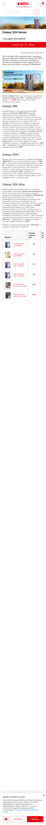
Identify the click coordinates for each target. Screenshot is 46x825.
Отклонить (18, 819)
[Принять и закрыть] (43, 795)
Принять (35, 819)
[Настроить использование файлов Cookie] (6, 819)
